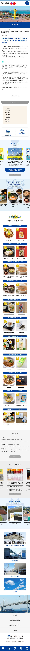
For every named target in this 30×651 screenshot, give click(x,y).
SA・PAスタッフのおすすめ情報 (8, 132)
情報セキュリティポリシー (15, 625)
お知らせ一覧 (7, 29)
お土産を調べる (21, 648)
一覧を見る (15, 174)
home (2, 29)
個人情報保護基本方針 (15, 620)
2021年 (8, 119)
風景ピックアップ (22, 132)
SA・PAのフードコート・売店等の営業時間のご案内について (15, 170)
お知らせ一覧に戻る (15, 95)
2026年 (8, 108)
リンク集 (15, 630)
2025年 (8, 110)
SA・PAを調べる (9, 648)
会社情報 (15, 615)
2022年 (8, 117)
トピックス (27, 648)
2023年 (8, 114)
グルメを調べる (15, 648)
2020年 (8, 121)
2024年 (8, 112)
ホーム (3, 648)
